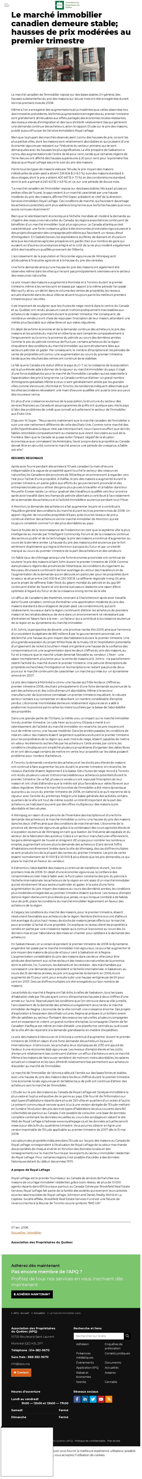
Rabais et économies (83, 1375)
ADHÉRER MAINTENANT (33, 1294)
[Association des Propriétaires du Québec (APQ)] (71, 5)
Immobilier (34, 1232)
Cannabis (111, 1382)
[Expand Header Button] (7, 5)
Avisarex (110, 1372)
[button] (127, 1336)
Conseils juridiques (117, 1353)
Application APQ (87, 1367)
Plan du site (113, 1440)
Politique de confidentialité (90, 1440)
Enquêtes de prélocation (113, 1346)
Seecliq (81, 1382)
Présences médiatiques (84, 1355)
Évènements (85, 1362)
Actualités (111, 1367)
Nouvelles (18, 1232)
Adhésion (82, 1344)
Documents (113, 1362)
